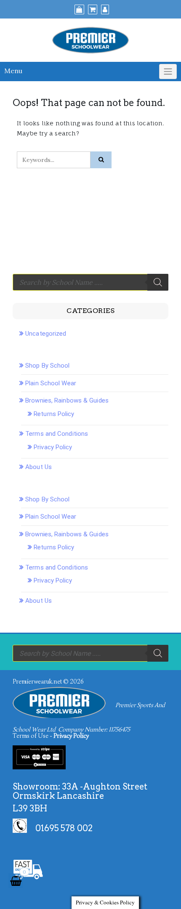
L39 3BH (30, 808)
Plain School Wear (50, 383)
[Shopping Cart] (15, 880)
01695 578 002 (64, 828)
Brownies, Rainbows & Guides (67, 400)
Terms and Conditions (56, 433)
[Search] (157, 282)
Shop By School (47, 365)
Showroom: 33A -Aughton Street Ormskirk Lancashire (80, 791)
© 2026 (73, 681)
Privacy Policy (53, 447)
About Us (38, 467)
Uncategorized (45, 333)
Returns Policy (54, 414)
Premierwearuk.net (37, 681)
